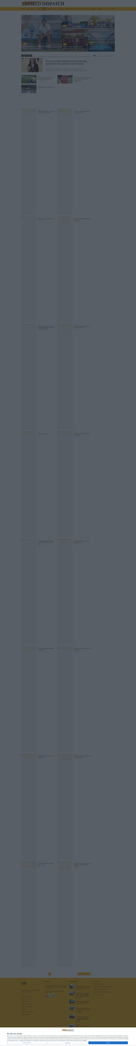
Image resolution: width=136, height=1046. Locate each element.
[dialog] (68, 1037)
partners (14, 1035)
